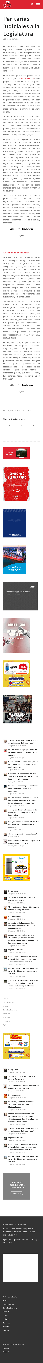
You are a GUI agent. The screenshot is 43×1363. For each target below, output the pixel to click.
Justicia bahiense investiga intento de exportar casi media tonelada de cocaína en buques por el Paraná (23, 983)
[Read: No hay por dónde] (5, 917)
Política (5, 999)
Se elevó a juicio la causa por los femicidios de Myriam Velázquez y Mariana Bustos (21, 925)
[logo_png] (17, 4)
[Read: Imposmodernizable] (5, 951)
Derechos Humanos (10, 1010)
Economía (6, 1017)
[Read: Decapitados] (5, 892)
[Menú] (36, 4)
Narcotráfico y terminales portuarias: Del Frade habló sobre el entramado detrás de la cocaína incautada (22, 959)
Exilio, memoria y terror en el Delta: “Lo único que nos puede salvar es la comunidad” (23, 824)
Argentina (6, 1021)
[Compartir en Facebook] (9, 425)
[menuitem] (31, 4)
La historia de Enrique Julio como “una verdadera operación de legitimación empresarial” (23, 752)
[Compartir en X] (21, 425)
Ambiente (6, 1014)
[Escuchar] (16, 458)
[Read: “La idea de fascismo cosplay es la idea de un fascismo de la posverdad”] (5, 741)
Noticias (15, 39)
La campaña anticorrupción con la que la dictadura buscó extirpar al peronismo (23, 788)
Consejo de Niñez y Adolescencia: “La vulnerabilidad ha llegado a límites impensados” (22, 812)
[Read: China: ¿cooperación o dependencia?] (5, 835)
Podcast (6, 1312)
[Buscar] (31, 4)
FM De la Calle (25, 411)
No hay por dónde (15, 916)
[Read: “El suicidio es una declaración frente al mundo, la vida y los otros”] (5, 908)
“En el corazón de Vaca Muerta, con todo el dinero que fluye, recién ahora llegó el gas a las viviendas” (23, 776)
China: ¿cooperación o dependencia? (22, 834)
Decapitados (13, 891)
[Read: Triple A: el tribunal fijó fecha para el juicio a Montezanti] (5, 899)
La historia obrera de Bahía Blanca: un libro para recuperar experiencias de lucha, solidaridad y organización (23, 800)
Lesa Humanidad (9, 1002)
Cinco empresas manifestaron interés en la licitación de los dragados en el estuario (23, 971)
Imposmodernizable (16, 950)
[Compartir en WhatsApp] (34, 425)
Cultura (5, 1006)
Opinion (6, 1025)
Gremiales (7, 39)
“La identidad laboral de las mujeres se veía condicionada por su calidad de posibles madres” (23, 764)
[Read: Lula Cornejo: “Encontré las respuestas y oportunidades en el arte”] (5, 841)
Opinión (6, 1330)
